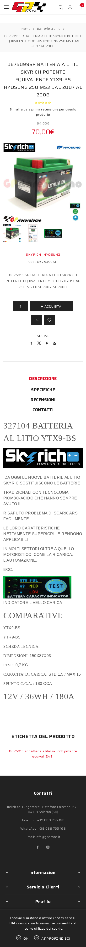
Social (43, 335)
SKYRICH (33, 254)
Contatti (43, 409)
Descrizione (43, 378)
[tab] (42, 379)
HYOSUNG (51, 254)
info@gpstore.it (48, 836)
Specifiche (43, 389)
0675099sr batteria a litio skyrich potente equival (43, 753)
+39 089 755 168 (51, 820)
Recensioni (43, 399)
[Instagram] (48, 847)
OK (26, 938)
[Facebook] (38, 847)
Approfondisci (55, 938)
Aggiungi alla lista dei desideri (49, 320)
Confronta (36, 320)
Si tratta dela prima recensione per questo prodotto (43, 112)
